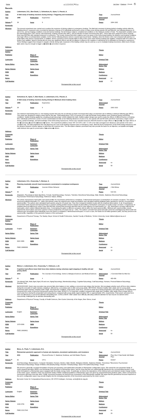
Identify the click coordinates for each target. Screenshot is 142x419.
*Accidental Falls (22, 281)
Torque (102, 364)
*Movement (114, 363)
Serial (101, 81)
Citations (123, 4)
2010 (18, 274)
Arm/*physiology (22, 363)
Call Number (9, 81)
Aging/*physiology (56, 281)
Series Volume (10, 69)
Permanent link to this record (71, 84)
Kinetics (63, 363)
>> (77, 4)
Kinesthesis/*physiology (86, 195)
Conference (103, 75)
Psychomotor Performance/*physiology (30, 196)
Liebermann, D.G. (23, 11)
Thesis (101, 50)
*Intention (74, 195)
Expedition (34, 75)
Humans (67, 195)
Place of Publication (34, 55)
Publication (34, 18)
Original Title (103, 59)
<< (64, 4)
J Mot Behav (115, 187)
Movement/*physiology (119, 195)
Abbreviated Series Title (103, 65)
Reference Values (50, 196)
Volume (8, 22)
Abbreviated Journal (103, 18)
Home (8, 4)
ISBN (32, 72)
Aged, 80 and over (43, 281)
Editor (101, 55)
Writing (59, 196)
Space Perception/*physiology (89, 364)
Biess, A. (20, 349)
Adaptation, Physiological (25, 195)
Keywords (9, 25)
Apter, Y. (56, 11)
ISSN (7, 72)
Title (6, 14)
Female (48, 195)
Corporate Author (9, 51)
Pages (101, 22)
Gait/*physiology (97, 281)
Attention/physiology (69, 281)
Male (96, 195)
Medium (102, 72)
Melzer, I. (20, 266)
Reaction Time (22, 283)
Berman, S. (45, 181)
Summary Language (34, 60)
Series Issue (34, 69)
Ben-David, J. (35, 11)
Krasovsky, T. (35, 181)
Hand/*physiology (58, 195)
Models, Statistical (105, 195)
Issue (32, 22)
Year (6, 18)
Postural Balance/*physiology (120, 281)
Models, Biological (76, 363)
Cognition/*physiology (84, 281)
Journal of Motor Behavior (50, 187)
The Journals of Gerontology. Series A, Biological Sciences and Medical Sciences (69, 274)
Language (9, 59)
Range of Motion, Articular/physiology (47, 364)
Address (8, 47)
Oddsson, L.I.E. (54, 266)
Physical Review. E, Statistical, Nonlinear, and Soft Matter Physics (64, 355)
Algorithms (41, 195)
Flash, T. (27, 349)
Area (7, 75)
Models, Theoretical (102, 363)
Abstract (8, 28)
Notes (7, 78)
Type (100, 14)
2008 (18, 187)
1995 (18, 18)
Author (7, 11)
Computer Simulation (46, 363)
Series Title (34, 64)
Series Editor (10, 64)
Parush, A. (63, 11)
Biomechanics (33, 363)
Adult (36, 195)
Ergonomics (46, 18)
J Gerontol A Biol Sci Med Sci (120, 274)
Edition (101, 69)
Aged (34, 281)
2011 (18, 355)
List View (116, 4)
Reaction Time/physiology (69, 364)
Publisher (8, 55)
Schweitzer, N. (46, 11)
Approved (102, 78)
